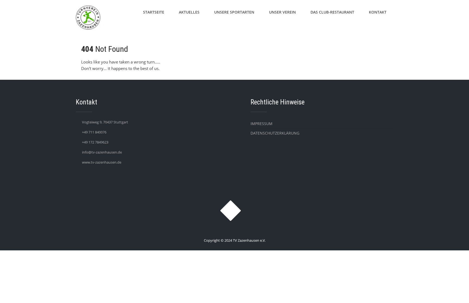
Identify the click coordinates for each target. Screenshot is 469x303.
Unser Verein (282, 12)
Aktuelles (189, 12)
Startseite (153, 12)
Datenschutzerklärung (275, 133)
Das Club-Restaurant (332, 12)
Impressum (261, 123)
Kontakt (377, 12)
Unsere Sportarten (234, 12)
